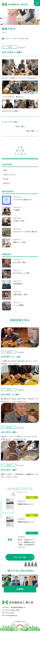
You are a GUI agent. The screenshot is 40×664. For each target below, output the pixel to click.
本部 (5, 170)
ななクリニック (9, 174)
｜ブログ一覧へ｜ (20, 126)
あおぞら (6, 183)
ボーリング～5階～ (11, 122)
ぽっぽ (5, 179)
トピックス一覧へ (20, 557)
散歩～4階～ (31, 131)
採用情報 (20, 589)
